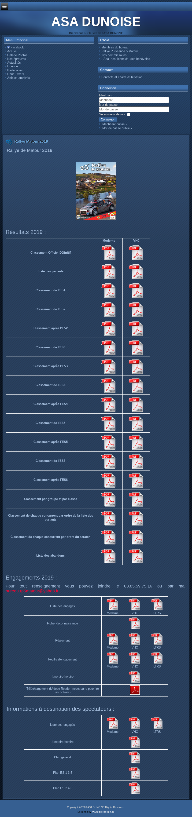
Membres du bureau (114, 47)
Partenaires (15, 70)
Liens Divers (15, 74)
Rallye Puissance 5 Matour (119, 51)
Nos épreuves (16, 59)
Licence (12, 66)
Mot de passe (108, 104)
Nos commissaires (114, 55)
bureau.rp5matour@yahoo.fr (32, 591)
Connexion (108, 119)
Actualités (14, 62)
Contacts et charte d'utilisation (121, 77)
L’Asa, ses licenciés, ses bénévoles (125, 59)
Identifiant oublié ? (114, 124)
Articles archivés (18, 78)
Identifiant (105, 95)
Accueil (12, 51)
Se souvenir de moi (112, 114)
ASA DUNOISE (96, 21)
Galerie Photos (17, 55)
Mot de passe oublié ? (117, 128)
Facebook (17, 47)
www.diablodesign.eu (103, 811)
